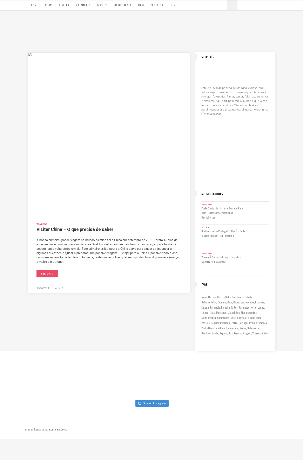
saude (215, 333)
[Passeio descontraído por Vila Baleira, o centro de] (285, 364)
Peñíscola (225, 323)
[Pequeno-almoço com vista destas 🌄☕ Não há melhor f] (94, 364)
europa (205, 307)
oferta (234, 317)
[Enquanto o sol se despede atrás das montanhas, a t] (56, 364)
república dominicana (226, 328)
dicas (236, 302)
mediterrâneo (208, 317)
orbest (243, 317)
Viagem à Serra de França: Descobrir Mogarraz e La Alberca (221, 259)
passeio (205, 323)
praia (252, 323)
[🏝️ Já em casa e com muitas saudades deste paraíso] (209, 364)
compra (221, 302)
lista (212, 312)
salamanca (253, 328)
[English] (251, 4)
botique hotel (208, 302)
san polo (205, 333)
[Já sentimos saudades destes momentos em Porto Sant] (171, 364)
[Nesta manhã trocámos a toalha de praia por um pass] (18, 386)
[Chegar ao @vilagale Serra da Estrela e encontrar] (132, 364)
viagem (247, 333)
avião (204, 297)
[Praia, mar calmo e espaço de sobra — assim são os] (132, 386)
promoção (261, 323)
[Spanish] (247, 4)
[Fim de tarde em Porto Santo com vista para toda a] (94, 386)
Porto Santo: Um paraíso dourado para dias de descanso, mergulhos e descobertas (222, 212)
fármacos (244, 307)
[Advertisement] (235, 160)
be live (212, 297)
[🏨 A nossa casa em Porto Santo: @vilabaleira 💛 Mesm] (247, 386)
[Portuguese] (243, 4)
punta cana (207, 328)
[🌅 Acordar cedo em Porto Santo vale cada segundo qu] (285, 386)
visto (265, 333)
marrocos (221, 312)
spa (230, 333)
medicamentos (249, 312)
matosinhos (234, 312)
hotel (253, 307)
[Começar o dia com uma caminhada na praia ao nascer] (247, 364)
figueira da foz (229, 307)
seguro (223, 333)
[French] (255, 4)
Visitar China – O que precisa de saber (74, 229)
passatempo (254, 317)
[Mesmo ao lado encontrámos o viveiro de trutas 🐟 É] (18, 364)
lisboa (204, 312)
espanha (259, 302)
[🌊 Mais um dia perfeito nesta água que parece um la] (56, 386)
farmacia (215, 307)
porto (234, 323)
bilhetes (249, 297)
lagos (261, 307)
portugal (243, 323)
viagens (256, 333)
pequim (215, 323)
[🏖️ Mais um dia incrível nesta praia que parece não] (209, 386)
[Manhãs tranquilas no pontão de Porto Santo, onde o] (171, 386)
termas (238, 333)
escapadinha (247, 302)
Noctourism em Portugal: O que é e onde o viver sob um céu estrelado (223, 233)
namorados (223, 317)
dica (229, 302)
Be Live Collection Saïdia (230, 297)
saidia (243, 328)
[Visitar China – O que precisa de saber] (109, 133)
